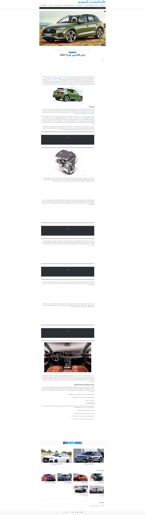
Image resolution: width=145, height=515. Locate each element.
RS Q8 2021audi (101, 482)
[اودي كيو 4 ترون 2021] (64, 477)
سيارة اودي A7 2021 (84, 482)
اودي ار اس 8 (101, 494)
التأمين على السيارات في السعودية (69, 5)
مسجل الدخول (96, 505)
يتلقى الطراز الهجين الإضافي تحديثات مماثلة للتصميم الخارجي (83, 116)
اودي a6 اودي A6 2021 (84, 494)
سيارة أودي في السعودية (72, 52)
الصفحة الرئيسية (102, 5)
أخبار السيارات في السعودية (57, 5)
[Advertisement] (67, 66)
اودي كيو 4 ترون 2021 (68, 482)
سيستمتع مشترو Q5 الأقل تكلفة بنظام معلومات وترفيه (84, 375)
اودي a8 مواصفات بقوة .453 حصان (50, 482)
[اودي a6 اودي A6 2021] (80, 489)
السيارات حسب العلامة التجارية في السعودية (91, 5)
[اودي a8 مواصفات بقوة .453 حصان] (48, 477)
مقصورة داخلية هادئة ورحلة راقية (53, 79)
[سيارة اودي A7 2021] (80, 477)
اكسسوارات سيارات (79, 5)
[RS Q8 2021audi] (96, 477)
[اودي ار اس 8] (96, 489)
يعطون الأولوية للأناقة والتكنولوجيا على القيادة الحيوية (61, 76)
